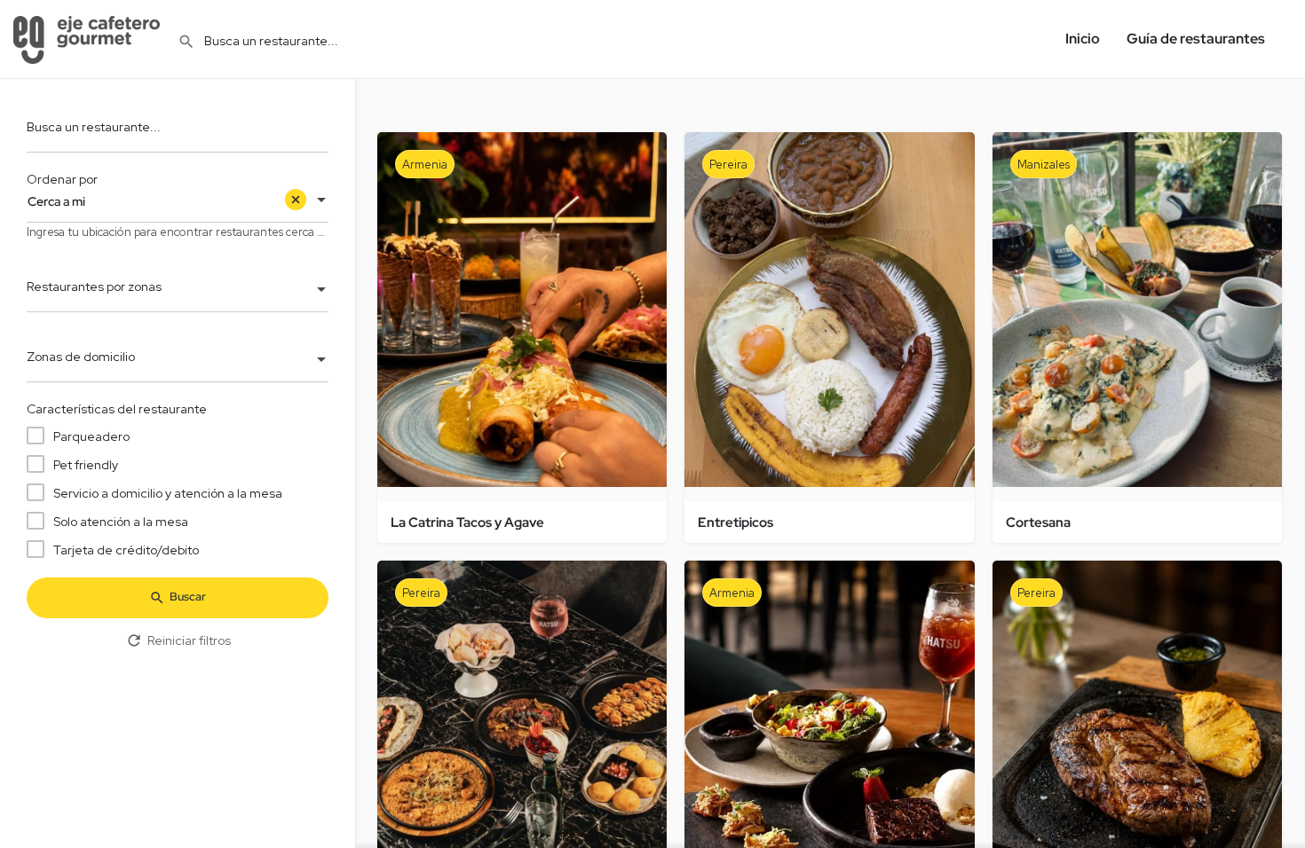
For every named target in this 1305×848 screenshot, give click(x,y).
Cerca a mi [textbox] (56, 201)
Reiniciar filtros (189, 640)
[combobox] (177, 201)
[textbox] (177, 291)
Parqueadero (91, 436)
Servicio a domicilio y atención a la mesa (167, 493)
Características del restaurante (117, 409)
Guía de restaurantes (1196, 38)
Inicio (1082, 38)
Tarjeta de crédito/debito (126, 550)
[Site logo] (88, 38)
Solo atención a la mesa (120, 522)
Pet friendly (85, 465)
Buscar (188, 596)
